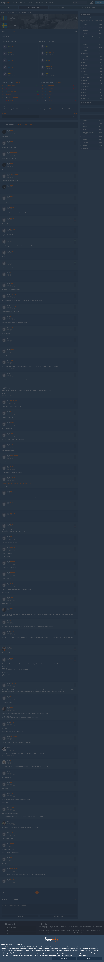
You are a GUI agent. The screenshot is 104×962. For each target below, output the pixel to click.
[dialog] (52, 948)
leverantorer (10, 946)
